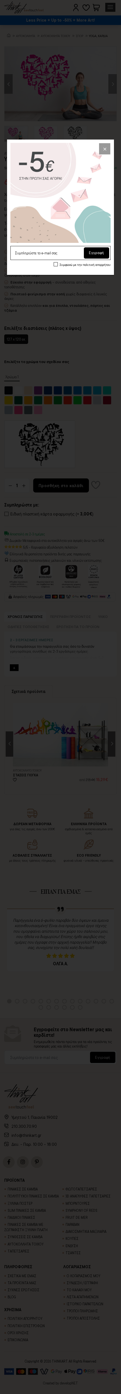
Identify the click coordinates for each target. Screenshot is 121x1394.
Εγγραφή (96, 252)
